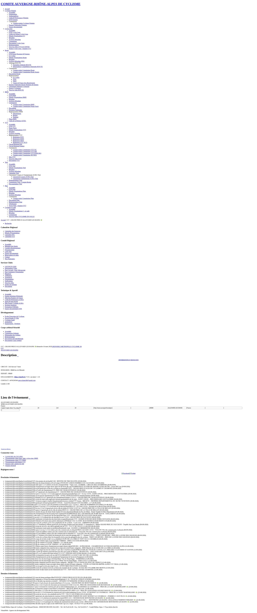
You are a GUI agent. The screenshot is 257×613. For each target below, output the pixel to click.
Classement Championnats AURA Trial (25, 178)
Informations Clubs (11, 268)
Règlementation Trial (15, 180)
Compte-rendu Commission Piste (23, 198)
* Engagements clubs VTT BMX (15, 460)
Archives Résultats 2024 (16, 61)
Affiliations (8, 275)
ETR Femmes (13, 20)
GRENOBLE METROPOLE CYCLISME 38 (67, 346)
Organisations (9, 279)
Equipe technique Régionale (14, 296)
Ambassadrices (13, 16)
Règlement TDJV (18, 139)
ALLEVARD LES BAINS (9, 350)
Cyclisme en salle (10, 207)
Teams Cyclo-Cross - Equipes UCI (20, 48)
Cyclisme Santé (10, 320)
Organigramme (9, 250)
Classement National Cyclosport (19, 86)
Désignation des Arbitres (12, 335)
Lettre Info (8, 251)
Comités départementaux (12, 248)
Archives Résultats (15, 39)
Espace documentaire (15, 27)
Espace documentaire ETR (13, 309)
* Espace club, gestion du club (14, 464)
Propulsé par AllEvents (6, 449)
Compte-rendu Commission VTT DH (25, 151)
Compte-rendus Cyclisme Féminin (24, 23)
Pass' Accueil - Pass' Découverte (15, 270)
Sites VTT (12, 157)
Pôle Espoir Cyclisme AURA (14, 303)
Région (15, 115)
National (15, 117)
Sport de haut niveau (11, 301)
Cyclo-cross (8, 29)
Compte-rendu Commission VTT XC (25, 150)
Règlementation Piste (15, 202)
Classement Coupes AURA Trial (23, 177)
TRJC (15, 81)
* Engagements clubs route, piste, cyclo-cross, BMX (21, 458)
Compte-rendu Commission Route (24, 70)
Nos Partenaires (10, 259)
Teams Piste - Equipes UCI (17, 206)
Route (7, 50)
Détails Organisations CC (17, 36)
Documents (12, 108)
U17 (2, 348)
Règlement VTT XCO (20, 142)
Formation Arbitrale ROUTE (22, 65)
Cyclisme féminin (10, 11)
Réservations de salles (12, 255)
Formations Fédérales (11, 307)
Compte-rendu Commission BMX (23, 104)
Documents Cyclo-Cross (16, 43)
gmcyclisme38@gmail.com (26, 380)
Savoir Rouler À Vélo (12, 318)
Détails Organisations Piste (17, 191)
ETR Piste (12, 189)
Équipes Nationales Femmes (18, 25)
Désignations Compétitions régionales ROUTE (28, 67)
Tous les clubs (9, 283)
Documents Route (14, 74)
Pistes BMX (13, 119)
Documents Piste (14, 200)
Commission (13, 41)
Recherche (8, 223)
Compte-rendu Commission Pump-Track (26, 106)
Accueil (7, 9)
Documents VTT (14, 160)
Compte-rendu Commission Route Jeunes (26, 72)
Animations (8, 322)
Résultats (12, 38)
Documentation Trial (15, 184)
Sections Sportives (10, 305)
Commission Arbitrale (12, 333)
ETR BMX (12, 95)
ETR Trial (12, 166)
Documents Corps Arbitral (13, 340)
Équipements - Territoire (12, 324)
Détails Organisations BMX (18, 97)
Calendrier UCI (10, 236)
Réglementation (14, 45)
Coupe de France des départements (24, 83)
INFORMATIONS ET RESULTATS (129, 360)
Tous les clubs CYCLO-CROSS (19, 47)
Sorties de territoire (11, 284)
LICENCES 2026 (10, 266)
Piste (6, 186)
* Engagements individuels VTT (15, 462)
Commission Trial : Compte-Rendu (20, 182)
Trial (6, 162)
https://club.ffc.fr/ (20, 377)
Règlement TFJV (18, 137)
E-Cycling (12, 56)
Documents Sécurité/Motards (14, 339)
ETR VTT (12, 126)
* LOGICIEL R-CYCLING (14, 456)
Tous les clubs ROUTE (16, 90)
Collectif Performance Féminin (18, 18)
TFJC (14, 79)
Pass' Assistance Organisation (14, 272)
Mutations (8, 274)
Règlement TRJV (18, 141)
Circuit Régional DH (15, 144)
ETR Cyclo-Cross (14, 32)
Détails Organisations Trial (17, 168)
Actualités (12, 12)
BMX (7, 92)
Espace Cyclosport (15, 88)
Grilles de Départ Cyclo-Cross (18, 34)
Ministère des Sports (11, 246)
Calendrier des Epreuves (12, 231)
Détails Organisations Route (18, 57)
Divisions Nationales (15, 110)
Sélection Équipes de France (14, 298)
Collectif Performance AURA (14, 300)
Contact (7, 257)
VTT (6, 122)
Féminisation (13, 14)
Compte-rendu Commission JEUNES (25, 155)
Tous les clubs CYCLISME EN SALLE (22, 216)
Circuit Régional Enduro (16, 146)
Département (17, 113)
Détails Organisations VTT (17, 130)
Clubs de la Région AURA (17, 121)
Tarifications (9, 281)
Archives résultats (14, 133)
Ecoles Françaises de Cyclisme (14, 316)
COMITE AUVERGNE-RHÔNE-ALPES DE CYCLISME (40, 4)
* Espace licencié (10, 465)
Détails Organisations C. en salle (19, 211)
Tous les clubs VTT (15, 159)
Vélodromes (13, 204)
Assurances (8, 277)
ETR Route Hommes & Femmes (19, 54)
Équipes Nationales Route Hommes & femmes (23, 85)
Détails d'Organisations (12, 233)
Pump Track (13, 128)
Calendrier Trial (14, 173)
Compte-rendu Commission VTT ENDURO (27, 153)
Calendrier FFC (10, 235)
